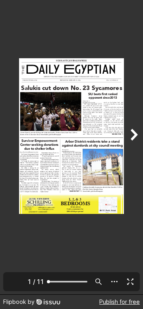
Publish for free (119, 301)
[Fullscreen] (130, 282)
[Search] (98, 282)
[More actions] (114, 282)
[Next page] (133, 147)
